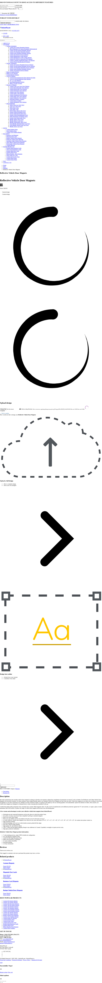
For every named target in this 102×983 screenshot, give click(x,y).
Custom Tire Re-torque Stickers (11, 904)
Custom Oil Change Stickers (10, 901)
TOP (1, 962)
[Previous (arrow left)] (0, 982)
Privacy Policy (26, 960)
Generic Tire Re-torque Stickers (11, 905)
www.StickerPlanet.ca (5, 940)
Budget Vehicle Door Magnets (10, 915)
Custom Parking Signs (8, 919)
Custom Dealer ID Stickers (10, 918)
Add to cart (3, 787)
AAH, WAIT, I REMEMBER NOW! (9, 24)
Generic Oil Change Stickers (10, 902)
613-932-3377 (15, 30)
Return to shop (3, 972)
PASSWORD (18, 7)
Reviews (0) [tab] (6, 793)
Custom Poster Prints (8, 921)
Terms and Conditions (5, 960)
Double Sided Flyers (8, 925)
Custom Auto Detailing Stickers (11, 909)
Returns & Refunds (17, 960)
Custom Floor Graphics (9, 928)
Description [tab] (6, 791)
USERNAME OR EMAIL (22, 21)
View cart (10, 972)
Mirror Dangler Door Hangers (10, 927)
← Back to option (4, 413)
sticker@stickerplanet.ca (6, 943)
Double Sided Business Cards (10, 924)
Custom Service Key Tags (9, 922)
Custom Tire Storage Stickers (10, 912)
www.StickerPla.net (8, 939)
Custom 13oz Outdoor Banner (10, 916)
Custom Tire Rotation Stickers (10, 906)
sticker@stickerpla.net (9, 941)
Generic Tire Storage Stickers (10, 914)
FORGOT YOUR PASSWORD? (8, 15)
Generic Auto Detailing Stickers (11, 911)
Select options (6, 867)
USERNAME (18, 5)
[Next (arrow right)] (2, 982)
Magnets (17, 788)
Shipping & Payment (36, 960)
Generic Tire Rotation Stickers (10, 908)
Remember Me (6, 13)
